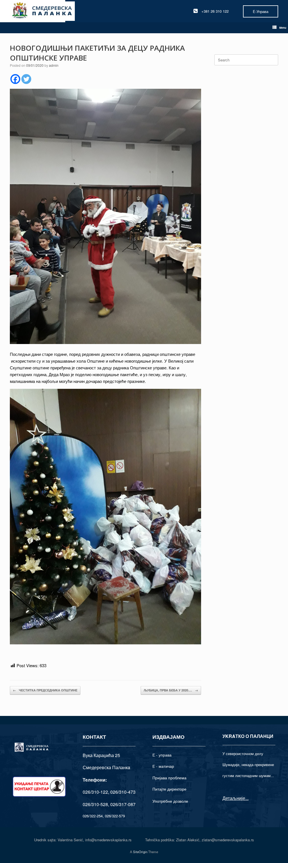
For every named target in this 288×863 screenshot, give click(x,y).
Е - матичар (163, 766)
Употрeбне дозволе (170, 801)
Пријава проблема (169, 777)
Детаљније (233, 798)
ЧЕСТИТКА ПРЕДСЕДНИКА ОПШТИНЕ (45, 690)
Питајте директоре (169, 789)
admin (53, 65)
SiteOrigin (140, 851)
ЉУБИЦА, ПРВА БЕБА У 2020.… (171, 690)
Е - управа (162, 755)
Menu (282, 28)
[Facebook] (15, 79)
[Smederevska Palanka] (42, 11)
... (247, 798)
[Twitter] (26, 79)
